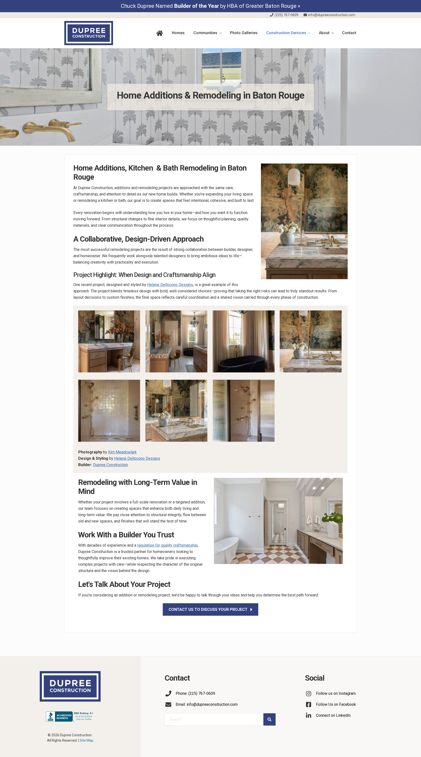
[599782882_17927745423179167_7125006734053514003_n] (109, 342)
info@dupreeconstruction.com (331, 15)
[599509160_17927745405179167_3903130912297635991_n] (244, 342)
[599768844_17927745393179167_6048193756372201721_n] (176, 342)
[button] (210, 609)
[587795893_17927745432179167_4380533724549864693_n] (109, 412)
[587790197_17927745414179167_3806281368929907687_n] (244, 412)
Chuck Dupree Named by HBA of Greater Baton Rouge (209, 6)
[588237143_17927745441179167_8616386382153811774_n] (311, 342)
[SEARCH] (269, 719)
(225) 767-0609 (286, 15)
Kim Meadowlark (122, 452)
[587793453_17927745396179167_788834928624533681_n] (176, 412)
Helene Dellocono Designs (170, 284)
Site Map (86, 740)
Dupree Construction (110, 464)
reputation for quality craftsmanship (167, 545)
